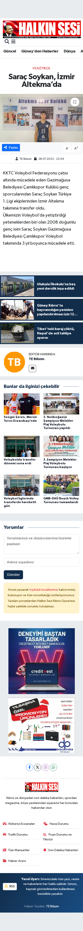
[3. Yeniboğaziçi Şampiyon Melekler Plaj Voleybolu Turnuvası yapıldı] (61, 403)
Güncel (9, 51)
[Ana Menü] (13, 42)
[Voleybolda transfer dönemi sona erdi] (22, 446)
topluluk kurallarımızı (44, 589)
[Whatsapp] (53, 767)
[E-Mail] (32, 368)
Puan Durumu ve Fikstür (57, 837)
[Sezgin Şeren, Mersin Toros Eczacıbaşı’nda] (22, 403)
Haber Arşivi (17, 861)
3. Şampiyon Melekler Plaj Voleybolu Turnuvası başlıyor (60, 463)
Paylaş (13, 147)
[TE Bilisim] (14, 362)
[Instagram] (45, 767)
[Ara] (7, 42)
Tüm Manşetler (19, 850)
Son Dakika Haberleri (63, 850)
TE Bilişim (52, 906)
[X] (37, 767)
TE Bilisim (25, 159)
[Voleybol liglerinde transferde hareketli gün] (22, 485)
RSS (12, 886)
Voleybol (41, 68)
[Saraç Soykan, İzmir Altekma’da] (41, 118)
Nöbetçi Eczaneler (21, 823)
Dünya (69, 51)
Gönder (13, 575)
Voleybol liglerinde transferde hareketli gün (20, 502)
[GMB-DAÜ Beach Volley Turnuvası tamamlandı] (61, 485)
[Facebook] (29, 767)
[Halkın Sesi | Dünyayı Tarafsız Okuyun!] (42, 29)
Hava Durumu (59, 823)
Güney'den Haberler (39, 51)
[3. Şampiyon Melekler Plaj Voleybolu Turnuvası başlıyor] (61, 446)
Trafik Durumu (18, 834)
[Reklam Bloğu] (41, 661)
